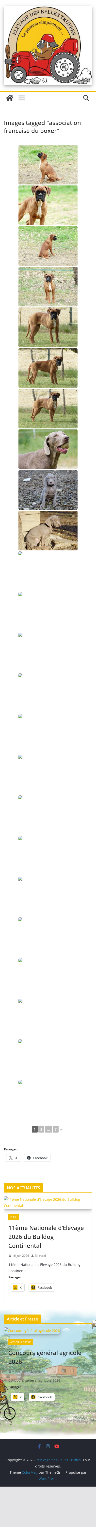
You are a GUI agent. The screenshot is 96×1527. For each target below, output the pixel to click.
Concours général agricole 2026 (44, 1357)
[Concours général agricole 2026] (48, 1330)
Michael (40, 1256)
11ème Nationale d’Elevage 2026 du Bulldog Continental (46, 1237)
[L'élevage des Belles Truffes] (10, 98)
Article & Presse (20, 1342)
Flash (13, 1217)
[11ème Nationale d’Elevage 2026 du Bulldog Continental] (48, 1202)
